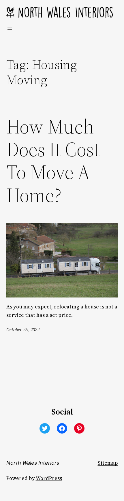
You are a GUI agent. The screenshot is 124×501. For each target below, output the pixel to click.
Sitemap (108, 462)
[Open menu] (9, 28)
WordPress (49, 478)
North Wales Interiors (32, 463)
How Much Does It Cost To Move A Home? (53, 161)
